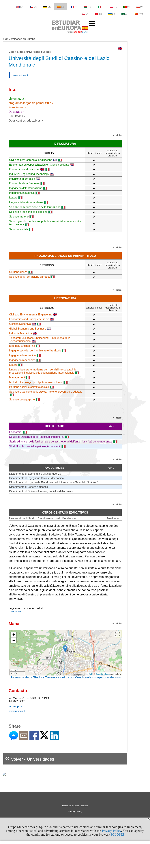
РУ (141, 6)
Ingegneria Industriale (22, 192)
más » (111, 426)
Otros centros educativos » (26, 120)
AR (126, 14)
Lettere (13, 197)
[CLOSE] (117, 834)
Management (17, 377)
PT (128, 6)
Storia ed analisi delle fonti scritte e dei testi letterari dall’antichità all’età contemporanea (60, 441)
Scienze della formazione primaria (29, 276)
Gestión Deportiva (20, 323)
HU (89, 6)
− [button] (13, 640)
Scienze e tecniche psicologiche (28, 211)
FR (75, 6)
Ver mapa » (15, 706)
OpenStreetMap (102, 673)
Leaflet (89, 673)
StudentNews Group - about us (75, 806)
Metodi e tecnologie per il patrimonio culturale (36, 382)
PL (115, 6)
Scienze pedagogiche (22, 399)
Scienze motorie (19, 216)
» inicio (117, 135)
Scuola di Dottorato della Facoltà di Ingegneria (36, 436)
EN (21, 6)
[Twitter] (44, 737)
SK (86, 14)
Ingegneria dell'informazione (25, 188)
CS (35, 6)
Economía (15, 432)
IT (102, 6)
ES (62, 6)
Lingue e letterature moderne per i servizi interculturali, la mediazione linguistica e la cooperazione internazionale (42, 371)
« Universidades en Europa (19, 38)
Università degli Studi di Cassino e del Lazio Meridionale (42, 518)
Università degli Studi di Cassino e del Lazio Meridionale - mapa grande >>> (65, 677)
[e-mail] (23, 738)
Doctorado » (17, 111)
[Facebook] (34, 738)
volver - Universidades (29, 757)
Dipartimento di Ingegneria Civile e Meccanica (36, 478)
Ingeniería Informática (22, 178)
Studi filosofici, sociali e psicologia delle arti (35, 446)
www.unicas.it (20, 75)
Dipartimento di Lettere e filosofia (28, 486)
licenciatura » (17, 107)
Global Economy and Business (27, 328)
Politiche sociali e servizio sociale (29, 386)
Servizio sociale (18, 229)
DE (49, 6)
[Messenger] (13, 738)
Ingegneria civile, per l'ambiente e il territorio (35, 350)
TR (100, 14)
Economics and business (24, 169)
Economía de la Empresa (24, 183)
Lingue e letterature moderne (26, 202)
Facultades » (17, 116)
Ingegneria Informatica (22, 355)
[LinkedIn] (54, 738)
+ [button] (13, 634)
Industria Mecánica (20, 333)
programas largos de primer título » (31, 103)
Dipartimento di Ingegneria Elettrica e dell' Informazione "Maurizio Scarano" (53, 482)
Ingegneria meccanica (22, 360)
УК (113, 14)
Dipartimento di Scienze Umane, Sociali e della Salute (41, 491)
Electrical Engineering (22, 345)
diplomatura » (17, 98)
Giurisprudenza (18, 271)
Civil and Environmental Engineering (30, 159)
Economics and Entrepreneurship (29, 319)
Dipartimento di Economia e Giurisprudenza (35, 473)
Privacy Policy (111, 830)
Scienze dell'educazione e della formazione (34, 207)
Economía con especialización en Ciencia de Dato (39, 164)
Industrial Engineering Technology (29, 173)
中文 (141, 14)
